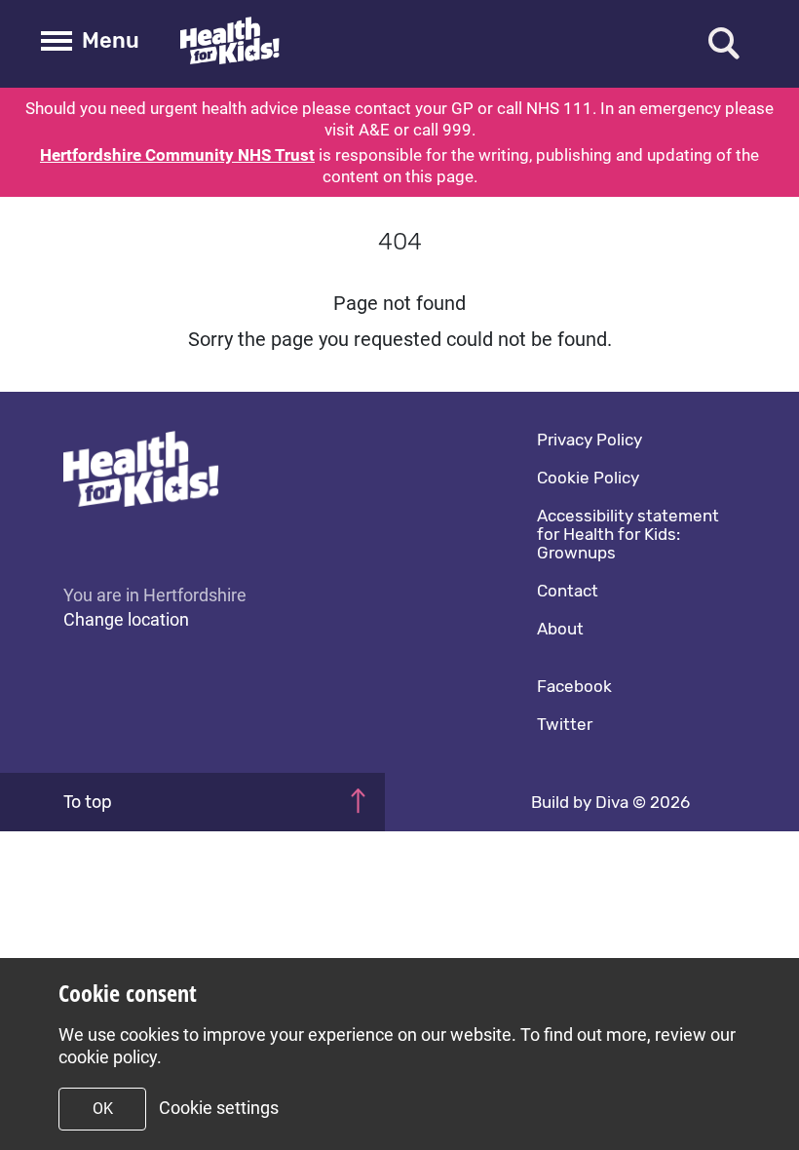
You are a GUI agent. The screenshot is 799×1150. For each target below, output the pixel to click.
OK (103, 1108)
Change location (126, 619)
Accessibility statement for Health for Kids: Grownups (628, 534)
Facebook (574, 686)
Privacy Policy (589, 439)
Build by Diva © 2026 (610, 802)
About (560, 628)
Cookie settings (219, 1107)
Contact (567, 590)
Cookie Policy (588, 477)
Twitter (564, 724)
